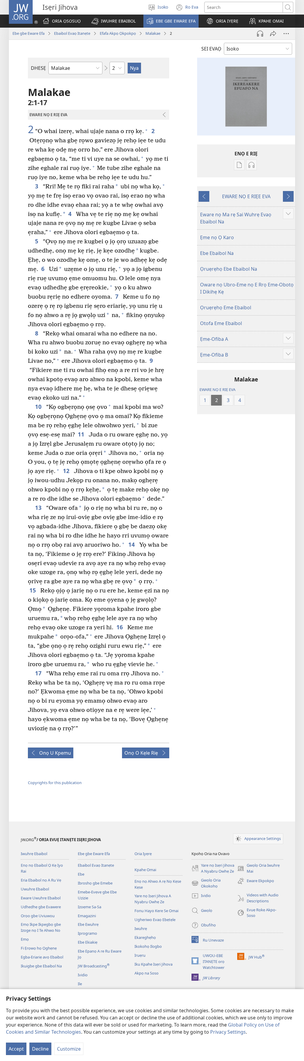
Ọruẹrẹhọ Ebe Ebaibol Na (228, 269)
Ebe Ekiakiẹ (87, 942)
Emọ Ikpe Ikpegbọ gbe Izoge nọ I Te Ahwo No (41, 927)
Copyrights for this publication (55, 782)
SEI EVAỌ (211, 48)
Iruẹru (139, 955)
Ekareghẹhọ (145, 937)
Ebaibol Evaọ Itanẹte (72, 33)
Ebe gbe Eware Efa (28, 33)
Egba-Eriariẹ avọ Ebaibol (42, 957)
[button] (113, 21)
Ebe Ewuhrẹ (88, 924)
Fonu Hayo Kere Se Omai (156, 910)
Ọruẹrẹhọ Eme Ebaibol (225, 307)
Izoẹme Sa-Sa (89, 906)
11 (82, 434)
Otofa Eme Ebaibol (221, 323)
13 (39, 507)
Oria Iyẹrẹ (143, 853)
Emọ (25, 939)
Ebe (81, 874)
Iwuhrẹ (140, 928)
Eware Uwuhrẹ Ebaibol (41, 898)
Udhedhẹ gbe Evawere (41, 906)
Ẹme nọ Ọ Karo (217, 237)
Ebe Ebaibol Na (217, 253)
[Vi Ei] (273, 34)
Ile (80, 983)
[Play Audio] (260, 34)
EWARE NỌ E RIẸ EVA (217, 389)
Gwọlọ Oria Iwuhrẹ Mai (258, 868)
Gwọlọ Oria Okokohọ (206, 883)
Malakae (152, 33)
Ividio (83, 975)
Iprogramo (87, 933)
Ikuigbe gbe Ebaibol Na (41, 966)
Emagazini (87, 915)
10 (39, 406)
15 (33, 590)
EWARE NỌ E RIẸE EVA (246, 196)
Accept (16, 1049)
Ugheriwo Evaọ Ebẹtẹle (154, 919)
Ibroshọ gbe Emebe (95, 883)
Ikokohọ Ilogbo (148, 946)
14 (132, 544)
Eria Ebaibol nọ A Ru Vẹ (41, 880)
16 (120, 627)
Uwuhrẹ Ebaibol (35, 889)
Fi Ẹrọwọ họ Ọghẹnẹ (39, 948)
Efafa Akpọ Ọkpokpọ (118, 33)
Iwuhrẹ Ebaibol (34, 853)
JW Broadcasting (94, 966)
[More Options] (286, 34)
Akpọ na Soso (146, 973)
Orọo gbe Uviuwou (38, 915)
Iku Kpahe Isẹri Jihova (153, 964)
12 (67, 471)
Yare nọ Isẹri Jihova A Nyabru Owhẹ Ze (152, 898)
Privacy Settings (228, 1032)
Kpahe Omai (145, 869)
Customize (69, 1049)
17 (39, 673)
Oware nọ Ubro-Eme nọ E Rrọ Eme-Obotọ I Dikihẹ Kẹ (247, 288)
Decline (40, 1049)
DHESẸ (38, 68)
